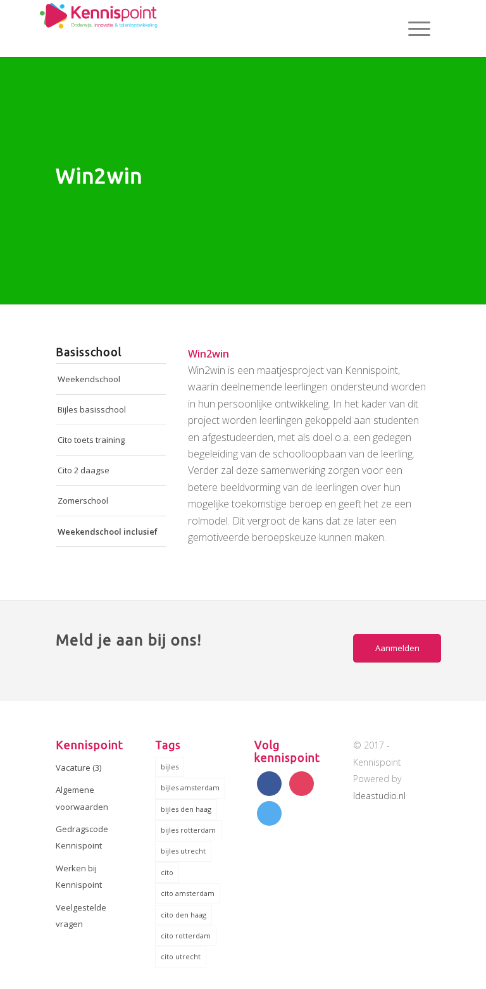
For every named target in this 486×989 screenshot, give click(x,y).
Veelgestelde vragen (81, 916)
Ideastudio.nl (379, 796)
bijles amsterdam (190, 787)
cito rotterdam (186, 935)
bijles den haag (186, 809)
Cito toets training (91, 439)
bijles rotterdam (188, 830)
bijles (169, 766)
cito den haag (183, 914)
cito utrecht (181, 956)
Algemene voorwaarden (82, 798)
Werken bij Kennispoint (79, 876)
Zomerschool (83, 500)
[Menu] (413, 28)
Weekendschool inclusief (108, 531)
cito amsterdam (188, 893)
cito (167, 872)
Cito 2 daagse (83, 470)
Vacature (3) (78, 767)
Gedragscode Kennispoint (82, 837)
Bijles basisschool (92, 409)
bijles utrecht (183, 850)
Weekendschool (89, 379)
